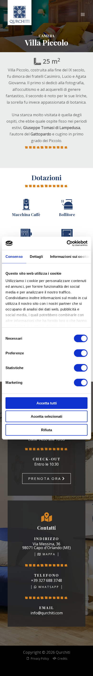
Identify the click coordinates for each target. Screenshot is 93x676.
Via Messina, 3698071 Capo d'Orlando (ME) (46, 545)
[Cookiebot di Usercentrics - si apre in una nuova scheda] (67, 243)
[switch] (81, 353)
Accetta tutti (46, 403)
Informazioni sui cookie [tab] (69, 256)
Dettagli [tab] (36, 256)
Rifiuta (46, 430)
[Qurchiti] (19, 14)
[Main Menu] (83, 14)
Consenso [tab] (14, 256)
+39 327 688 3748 (46, 580)
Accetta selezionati (46, 416)
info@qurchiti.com (47, 613)
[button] (46, 478)
